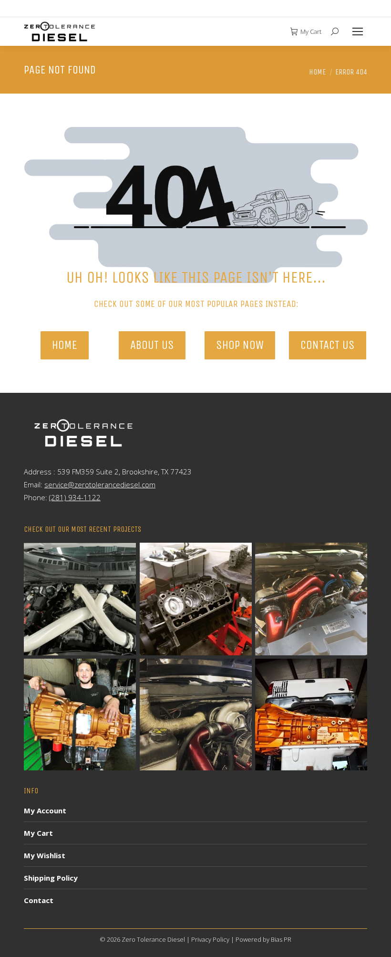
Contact (38, 900)
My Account (45, 810)
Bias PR (281, 939)
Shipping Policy (51, 878)
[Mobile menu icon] (357, 31)
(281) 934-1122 (75, 497)
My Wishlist (44, 855)
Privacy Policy (210, 939)
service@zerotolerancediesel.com (99, 484)
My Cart (310, 32)
